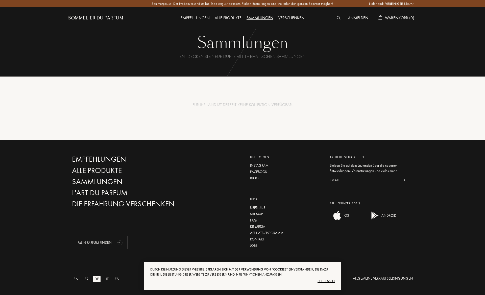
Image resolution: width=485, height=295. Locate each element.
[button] (120, 242)
